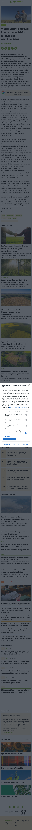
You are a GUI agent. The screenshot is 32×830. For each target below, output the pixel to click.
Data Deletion (7, 444)
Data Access (16, 444)
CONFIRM (9, 439)
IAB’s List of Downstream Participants (18, 407)
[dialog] (16, 415)
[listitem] (16, 412)
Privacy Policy (24, 444)
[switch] (26, 415)
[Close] (29, 385)
